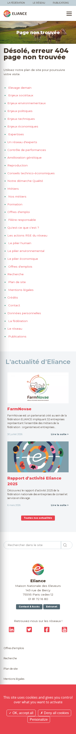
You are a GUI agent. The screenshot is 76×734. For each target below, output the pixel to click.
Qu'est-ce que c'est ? (23, 227)
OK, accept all (22, 713)
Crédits (12, 297)
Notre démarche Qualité (25, 180)
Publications (61, 2)
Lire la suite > (60, 434)
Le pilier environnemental (25, 251)
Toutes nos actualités (38, 518)
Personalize (39, 719)
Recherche (15, 274)
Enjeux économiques (22, 126)
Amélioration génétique (24, 157)
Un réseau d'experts (22, 142)
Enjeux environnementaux (26, 103)
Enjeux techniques (21, 118)
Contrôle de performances (26, 150)
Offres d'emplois (19, 266)
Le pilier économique (22, 258)
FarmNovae (19, 408)
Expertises (15, 134)
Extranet (51, 606)
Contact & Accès (29, 606)
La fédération (16, 2)
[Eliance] (15, 13)
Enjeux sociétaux (20, 95)
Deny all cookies (56, 713)
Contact (13, 305)
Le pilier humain (19, 243)
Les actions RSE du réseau (27, 235)
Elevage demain (19, 87)
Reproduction (17, 165)
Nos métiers (16, 196)
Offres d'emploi (18, 212)
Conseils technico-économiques (31, 173)
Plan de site (16, 282)
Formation (14, 204)
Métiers (13, 188)
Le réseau (39, 2)
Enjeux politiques (20, 111)
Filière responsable (21, 219)
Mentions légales (20, 290)
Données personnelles (24, 313)
